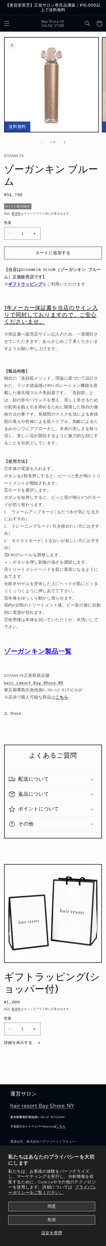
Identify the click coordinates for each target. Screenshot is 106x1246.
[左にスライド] (41, 142)
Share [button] (15, 713)
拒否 (52, 1219)
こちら (61, 697)
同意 (52, 1206)
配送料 (16, 213)
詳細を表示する (19, 1043)
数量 (8, 223)
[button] (7, 24)
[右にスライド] (64, 142)
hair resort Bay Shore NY (42, 1105)
